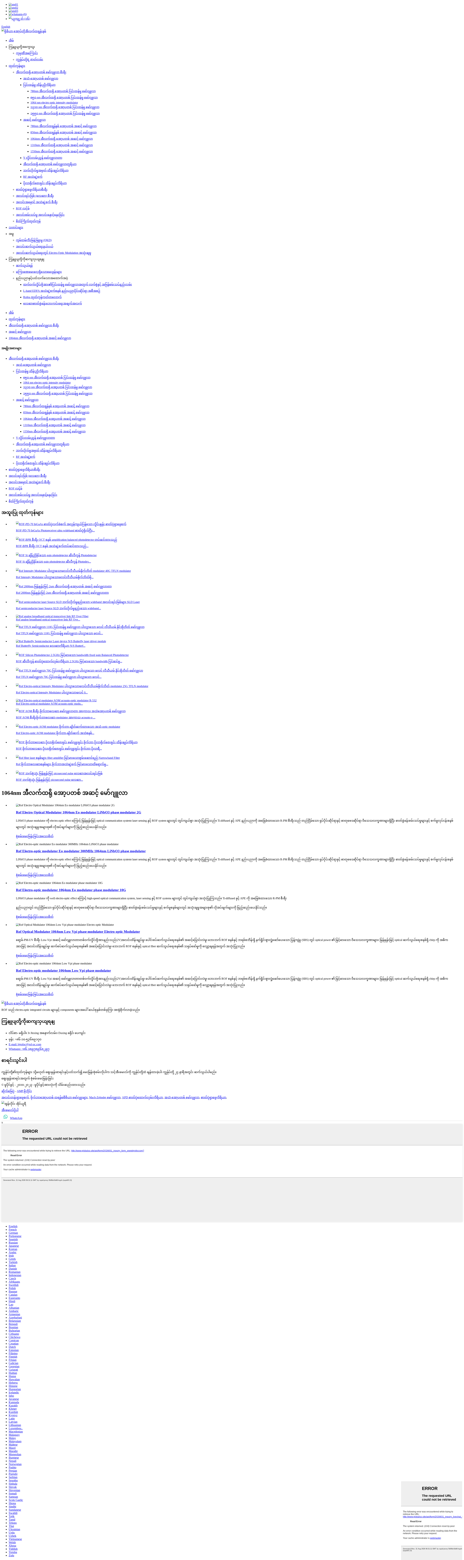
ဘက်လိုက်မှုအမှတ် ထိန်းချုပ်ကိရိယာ (46, 170)
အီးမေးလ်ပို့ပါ (9, 1110)
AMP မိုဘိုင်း (24, 1091)
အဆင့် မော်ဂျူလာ (34, 119)
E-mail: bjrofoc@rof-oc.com (25, 1044)
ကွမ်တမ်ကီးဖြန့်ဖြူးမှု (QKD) (34, 240)
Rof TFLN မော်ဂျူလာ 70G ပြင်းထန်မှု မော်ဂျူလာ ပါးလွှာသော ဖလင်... (59, 676)
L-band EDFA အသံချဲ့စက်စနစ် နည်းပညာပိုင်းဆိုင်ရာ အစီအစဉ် (61, 290)
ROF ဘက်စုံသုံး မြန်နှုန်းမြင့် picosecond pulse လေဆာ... (49, 779)
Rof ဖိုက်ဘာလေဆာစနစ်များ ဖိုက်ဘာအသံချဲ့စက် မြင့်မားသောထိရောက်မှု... (62, 764)
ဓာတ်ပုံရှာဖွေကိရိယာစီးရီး (31, 189)
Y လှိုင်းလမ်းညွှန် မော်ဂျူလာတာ (42, 157)
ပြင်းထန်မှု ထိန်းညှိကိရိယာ (39, 84)
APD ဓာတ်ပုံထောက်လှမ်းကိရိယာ (142, 1097)
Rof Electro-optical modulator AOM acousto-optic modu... (49, 703)
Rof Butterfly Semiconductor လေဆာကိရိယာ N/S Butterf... (50, 645)
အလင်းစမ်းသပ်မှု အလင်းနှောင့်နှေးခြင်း (40, 214)
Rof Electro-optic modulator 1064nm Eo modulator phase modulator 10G (71, 890)
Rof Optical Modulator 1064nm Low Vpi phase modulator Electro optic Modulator (78, 932)
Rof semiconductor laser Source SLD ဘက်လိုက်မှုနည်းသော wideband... (58, 608)
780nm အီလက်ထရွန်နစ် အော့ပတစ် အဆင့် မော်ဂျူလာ (63, 126)
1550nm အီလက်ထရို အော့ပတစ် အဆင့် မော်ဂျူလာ (61, 151)
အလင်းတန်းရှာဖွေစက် (15, 1097)
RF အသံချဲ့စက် (32, 176)
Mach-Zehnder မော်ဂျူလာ (105, 1097)
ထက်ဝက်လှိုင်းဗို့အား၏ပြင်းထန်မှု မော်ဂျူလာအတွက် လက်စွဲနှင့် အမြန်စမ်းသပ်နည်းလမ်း (77, 284)
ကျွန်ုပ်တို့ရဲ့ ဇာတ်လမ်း (29, 59)
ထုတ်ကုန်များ (17, 65)
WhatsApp (16, 1118)
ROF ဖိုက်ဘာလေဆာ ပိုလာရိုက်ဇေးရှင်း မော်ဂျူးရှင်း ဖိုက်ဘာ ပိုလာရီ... (59, 748)
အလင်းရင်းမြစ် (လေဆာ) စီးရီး (35, 195)
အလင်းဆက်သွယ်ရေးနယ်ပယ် (34, 246)
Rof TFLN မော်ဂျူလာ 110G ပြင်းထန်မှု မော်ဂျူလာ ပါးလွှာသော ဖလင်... (59, 633)
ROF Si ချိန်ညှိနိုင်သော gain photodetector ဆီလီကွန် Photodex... (53, 561)
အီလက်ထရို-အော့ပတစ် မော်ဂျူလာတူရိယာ (49, 164)
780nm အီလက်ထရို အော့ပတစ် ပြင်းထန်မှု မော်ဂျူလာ (63, 91)
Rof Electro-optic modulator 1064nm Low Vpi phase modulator (63, 970)
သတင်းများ (16, 227)
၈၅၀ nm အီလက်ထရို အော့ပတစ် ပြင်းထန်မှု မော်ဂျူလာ (64, 97)
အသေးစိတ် (46, 836)
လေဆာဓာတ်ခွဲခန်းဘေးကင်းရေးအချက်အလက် (52, 303)
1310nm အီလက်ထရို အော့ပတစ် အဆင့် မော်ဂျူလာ (61, 145)
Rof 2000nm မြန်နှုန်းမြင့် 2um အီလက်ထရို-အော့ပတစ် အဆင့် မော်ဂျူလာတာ (62, 592)
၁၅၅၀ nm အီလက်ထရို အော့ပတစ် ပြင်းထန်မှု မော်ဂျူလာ (65, 113)
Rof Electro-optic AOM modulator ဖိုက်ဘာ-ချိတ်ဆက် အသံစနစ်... (55, 733)
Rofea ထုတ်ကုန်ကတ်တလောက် (42, 297)
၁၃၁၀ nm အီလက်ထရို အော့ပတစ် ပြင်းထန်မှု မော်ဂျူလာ (64, 107)
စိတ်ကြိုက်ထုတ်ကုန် (28, 221)
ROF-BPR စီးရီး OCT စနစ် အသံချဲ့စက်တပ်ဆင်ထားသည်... (52, 546)
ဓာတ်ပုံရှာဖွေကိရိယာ (213, 1097)
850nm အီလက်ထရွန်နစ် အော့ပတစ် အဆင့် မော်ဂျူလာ (63, 132)
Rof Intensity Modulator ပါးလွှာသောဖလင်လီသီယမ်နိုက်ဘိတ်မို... (55, 577)
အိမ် (11, 40)
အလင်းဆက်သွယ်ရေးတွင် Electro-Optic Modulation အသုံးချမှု (53, 252)
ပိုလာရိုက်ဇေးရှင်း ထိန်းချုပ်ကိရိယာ (45, 183)
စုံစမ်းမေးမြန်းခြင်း (27, 836)
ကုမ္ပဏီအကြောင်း (27, 53)
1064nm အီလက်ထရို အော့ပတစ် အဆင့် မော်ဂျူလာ (61, 138)
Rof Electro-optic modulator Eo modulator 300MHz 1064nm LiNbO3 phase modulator (81, 851)
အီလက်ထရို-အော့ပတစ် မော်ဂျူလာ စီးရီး (41, 72)
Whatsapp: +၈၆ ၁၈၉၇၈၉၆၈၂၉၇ (29, 1048)
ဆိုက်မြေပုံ (7, 1091)
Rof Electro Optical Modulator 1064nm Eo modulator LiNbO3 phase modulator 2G (78, 812)
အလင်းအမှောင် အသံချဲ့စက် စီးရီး (37, 202)
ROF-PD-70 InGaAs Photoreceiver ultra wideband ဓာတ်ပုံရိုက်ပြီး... (55, 530)
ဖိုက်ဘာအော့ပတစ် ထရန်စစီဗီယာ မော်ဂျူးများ (59, 1097)
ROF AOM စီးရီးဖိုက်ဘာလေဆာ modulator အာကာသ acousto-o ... (55, 717)
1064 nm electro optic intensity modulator (54, 102)
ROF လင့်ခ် (23, 208)
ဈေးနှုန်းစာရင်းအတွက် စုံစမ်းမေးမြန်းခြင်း (27, 1078)
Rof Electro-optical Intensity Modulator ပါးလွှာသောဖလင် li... (52, 692)
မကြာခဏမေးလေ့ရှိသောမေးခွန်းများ (39, 271)
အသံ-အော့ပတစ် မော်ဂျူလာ (40, 78)
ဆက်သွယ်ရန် (24, 265)
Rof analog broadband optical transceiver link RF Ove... (48, 619)
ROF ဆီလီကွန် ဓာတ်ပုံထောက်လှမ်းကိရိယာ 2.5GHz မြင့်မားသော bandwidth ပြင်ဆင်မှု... (69, 661)
